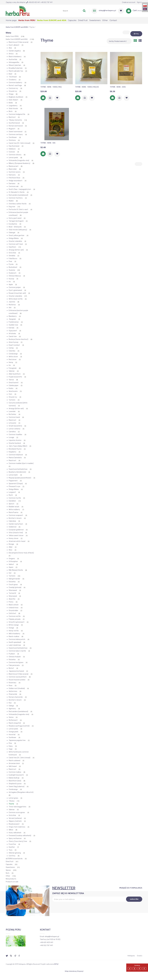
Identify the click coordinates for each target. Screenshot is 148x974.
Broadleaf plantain (16, 68)
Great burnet (13, 383)
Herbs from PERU (12, 36)
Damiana (12, 184)
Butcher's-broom (15, 518)
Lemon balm (13, 475)
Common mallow (15, 772)
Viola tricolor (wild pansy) (18, 230)
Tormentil (12, 593)
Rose (10, 686)
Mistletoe (12, 305)
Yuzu (10, 850)
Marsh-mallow (14, 636)
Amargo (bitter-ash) (16, 250)
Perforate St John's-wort (18, 209)
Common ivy (13, 88)
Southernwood (14, 123)
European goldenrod (16, 530)
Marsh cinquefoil (15, 723)
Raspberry (12, 452)
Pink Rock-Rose (14, 178)
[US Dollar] (134, 968)
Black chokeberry (15, 57)
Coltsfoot (12, 613)
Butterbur (12, 414)
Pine (10, 743)
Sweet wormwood (15, 132)
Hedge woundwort (15, 181)
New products (11, 879)
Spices (8, 870)
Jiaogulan (12, 319)
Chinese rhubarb (15, 657)
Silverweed (13, 590)
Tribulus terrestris (15, 120)
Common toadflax (15, 435)
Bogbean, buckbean (16, 97)
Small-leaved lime (15, 426)
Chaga (11, 94)
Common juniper (15, 287)
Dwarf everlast (14, 345)
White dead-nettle (16, 299)
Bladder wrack (14, 507)
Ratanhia (12, 582)
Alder (10, 547)
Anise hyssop (13, 342)
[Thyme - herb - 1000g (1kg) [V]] (91, 68)
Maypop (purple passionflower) (20, 478)
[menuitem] (12, 20)
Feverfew (12, 844)
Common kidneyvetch (17, 639)
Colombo (12, 351)
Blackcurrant (13, 166)
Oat (10, 573)
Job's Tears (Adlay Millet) (18, 446)
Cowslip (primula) (15, 587)
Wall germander (14, 579)
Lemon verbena (14, 429)
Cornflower (13, 137)
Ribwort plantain (15, 65)
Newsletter (63, 888)
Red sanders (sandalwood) (18, 195)
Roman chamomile (16, 697)
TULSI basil (13, 77)
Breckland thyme (15, 449)
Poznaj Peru (13, 930)
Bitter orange (14, 625)
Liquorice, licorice (15, 440)
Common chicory (15, 155)
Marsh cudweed (14, 761)
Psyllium (12, 654)
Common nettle (15, 616)
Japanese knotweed (16, 671)
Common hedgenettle (17, 114)
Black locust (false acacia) (18, 42)
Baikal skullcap (14, 778)
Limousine (12, 423)
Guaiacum (12, 273)
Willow (11, 830)
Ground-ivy (13, 91)
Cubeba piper (13, 385)
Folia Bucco (13, 259)
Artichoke (12, 334)
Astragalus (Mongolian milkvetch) (21, 792)
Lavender (12, 411)
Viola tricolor (13, 109)
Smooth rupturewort (16, 622)
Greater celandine (15, 241)
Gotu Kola (12, 253)
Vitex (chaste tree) (16, 533)
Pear (10, 261)
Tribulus (11, 801)
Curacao (12, 152)
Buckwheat (13, 267)
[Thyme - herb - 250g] (126, 68)
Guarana (12, 270)
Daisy (11, 746)
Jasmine (12, 302)
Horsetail (12, 735)
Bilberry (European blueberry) (19, 163)
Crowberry (12, 80)
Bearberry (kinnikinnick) (17, 472)
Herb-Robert (13, 100)
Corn (10, 394)
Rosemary (12, 683)
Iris (10, 282)
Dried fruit (9, 862)
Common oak (13, 186)
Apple (11, 285)
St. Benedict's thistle (17, 192)
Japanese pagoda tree (17, 740)
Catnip (11, 348)
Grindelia (12, 256)
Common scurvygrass (17, 812)
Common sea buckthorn (18, 677)
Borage (11, 544)
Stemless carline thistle (17, 204)
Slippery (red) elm (15, 821)
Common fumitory (16, 198)
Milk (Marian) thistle (16, 570)
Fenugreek (13, 368)
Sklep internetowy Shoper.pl (74, 971)
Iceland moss (13, 608)
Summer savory (15, 172)
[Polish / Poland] (145, 5)
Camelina (12, 432)
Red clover (13, 360)
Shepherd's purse (15, 784)
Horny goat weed (15, 218)
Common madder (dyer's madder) (21, 463)
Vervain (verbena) (15, 818)
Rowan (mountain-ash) (17, 293)
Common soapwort (16, 515)
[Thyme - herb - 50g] (56, 124)
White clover (13, 357)
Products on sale (12, 882)
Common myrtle (15, 498)
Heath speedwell (15, 642)
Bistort (11, 668)
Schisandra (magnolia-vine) (19, 160)
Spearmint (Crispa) (16, 484)
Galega (11, 706)
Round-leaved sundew (17, 680)
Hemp (11, 362)
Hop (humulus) (14, 146)
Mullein (11, 201)
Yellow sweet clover (16, 536)
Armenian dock (14, 763)
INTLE (56, 964)
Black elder (13, 169)
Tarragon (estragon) (16, 221)
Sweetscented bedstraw (18, 469)
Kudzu (11, 388)
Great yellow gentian (16, 235)
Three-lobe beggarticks (17, 807)
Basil (10, 74)
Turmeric (12, 400)
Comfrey (12, 856)
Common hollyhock (16, 455)
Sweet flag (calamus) (16, 787)
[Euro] (139, 968)
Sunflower (12, 737)
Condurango (13, 354)
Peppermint (13, 481)
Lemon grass (13, 798)
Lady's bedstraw (15, 645)
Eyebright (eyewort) (16, 775)
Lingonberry (13, 106)
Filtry (137, 34)
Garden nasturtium (16, 524)
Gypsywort (13, 331)
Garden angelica (15, 51)
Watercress (13, 691)
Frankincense (14, 322)
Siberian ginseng (15, 853)
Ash (10, 308)
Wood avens (13, 391)
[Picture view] (135, 40)
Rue (10, 703)
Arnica (11, 54)
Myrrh (11, 495)
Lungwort (12, 492)
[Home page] (18, 10)
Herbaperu (131, 956)
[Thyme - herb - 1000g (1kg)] (56, 68)
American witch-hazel (17, 541)
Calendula (12, 521)
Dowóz (139, 956)
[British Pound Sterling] (144, 968)
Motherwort (13, 720)
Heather (12, 847)
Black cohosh (13, 605)
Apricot (11, 504)
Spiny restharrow (15, 838)
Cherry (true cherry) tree (18, 841)
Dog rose (12, 207)
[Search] (84, 10)
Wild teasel (13, 766)
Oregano (12, 559)
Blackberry (13, 316)
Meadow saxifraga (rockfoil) (19, 726)
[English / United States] (145, 9)
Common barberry (15, 83)
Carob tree (13, 336)
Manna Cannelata (15, 458)
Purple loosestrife (15, 377)
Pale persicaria (14, 665)
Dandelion (12, 501)
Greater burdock (15, 443)
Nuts (7, 873)
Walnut (11, 564)
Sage (10, 749)
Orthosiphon (13, 561)
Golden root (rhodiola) (17, 688)
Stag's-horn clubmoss (17, 827)
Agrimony (12, 709)
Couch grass (13, 585)
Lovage (11, 437)
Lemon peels (13, 158)
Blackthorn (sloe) (15, 781)
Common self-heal (16, 244)
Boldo (11, 103)
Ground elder (13, 611)
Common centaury (16, 134)
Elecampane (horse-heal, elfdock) (21, 553)
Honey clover (13, 538)
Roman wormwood (16, 126)
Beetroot (12, 117)
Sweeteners (10, 867)
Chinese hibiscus (15, 276)
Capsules (9, 864)
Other (8, 876)
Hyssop (11, 279)
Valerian (12, 371)
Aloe (10, 48)
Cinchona (12, 140)
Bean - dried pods (15, 227)
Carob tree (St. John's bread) (19, 143)
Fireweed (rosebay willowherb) (20, 836)
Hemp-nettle (14, 631)
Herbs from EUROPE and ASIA (17, 39)
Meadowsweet (14, 824)
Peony (11, 602)
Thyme (11, 804)
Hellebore (12, 149)
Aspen (11, 567)
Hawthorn (12, 247)
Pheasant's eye (14, 486)
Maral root (12, 420)
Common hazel (14, 417)
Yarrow (11, 380)
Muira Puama (13, 512)
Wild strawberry (14, 634)
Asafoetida (13, 59)
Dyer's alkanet (14, 45)
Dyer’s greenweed (15, 290)
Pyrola (11, 264)
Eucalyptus (13, 224)
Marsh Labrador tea (16, 71)
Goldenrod (12, 527)
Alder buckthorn (15, 374)
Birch (10, 111)
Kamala (11, 328)
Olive (10, 550)
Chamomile (13, 694)
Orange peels (13, 732)
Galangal (12, 233)
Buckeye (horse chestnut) (18, 339)
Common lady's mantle (17, 651)
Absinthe (12, 599)
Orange (11, 628)
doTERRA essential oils (14, 859)
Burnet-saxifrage (15, 85)
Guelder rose (13, 325)
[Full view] (140, 40)
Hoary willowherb (15, 833)
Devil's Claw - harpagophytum (20, 189)
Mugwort (12, 129)
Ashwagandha (14, 62)
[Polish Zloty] (129, 968)
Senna (11, 717)
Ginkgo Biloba (14, 238)
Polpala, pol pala (14, 619)
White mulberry (14, 510)
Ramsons (12, 175)
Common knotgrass (16, 662)
